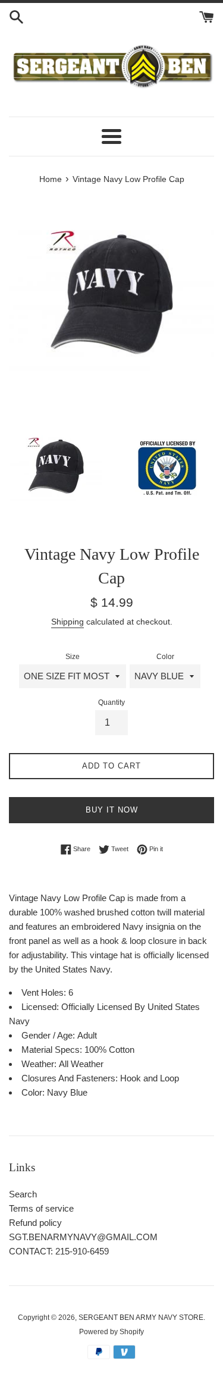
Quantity (111, 702)
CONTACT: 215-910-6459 (59, 1251)
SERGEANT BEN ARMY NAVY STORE (140, 1317)
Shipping (67, 621)
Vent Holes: (44, 992)
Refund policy (35, 1223)
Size (72, 657)
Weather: (40, 1064)
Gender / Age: (49, 1035)
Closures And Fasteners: (70, 1078)
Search (23, 1194)
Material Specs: (52, 1049)
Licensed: (41, 1007)
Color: (34, 1092)
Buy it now (112, 809)
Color (165, 657)
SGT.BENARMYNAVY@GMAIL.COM (83, 1237)
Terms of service (41, 1208)
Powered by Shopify (111, 1332)
